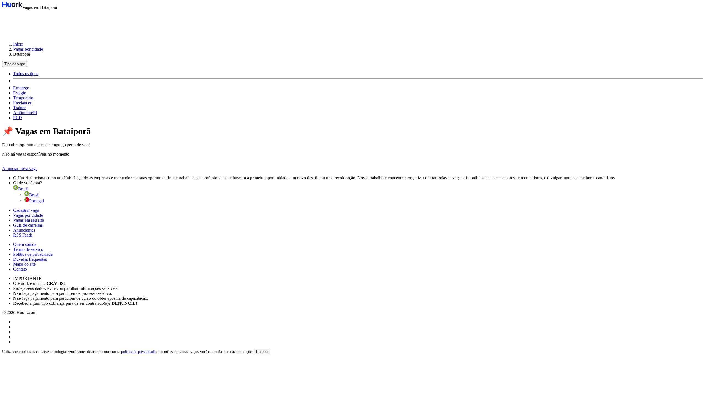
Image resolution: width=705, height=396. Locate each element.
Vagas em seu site (28, 220)
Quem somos (24, 244)
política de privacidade (138, 352)
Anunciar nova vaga (19, 168)
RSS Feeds (22, 235)
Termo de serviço (28, 249)
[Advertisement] (352, 23)
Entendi (262, 352)
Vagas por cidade (28, 49)
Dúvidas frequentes (30, 259)
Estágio (19, 92)
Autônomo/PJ (25, 112)
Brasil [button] (23, 188)
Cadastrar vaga (26, 210)
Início (18, 44)
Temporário (23, 97)
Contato (20, 269)
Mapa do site (24, 264)
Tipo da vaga (14, 64)
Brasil (34, 195)
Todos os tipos (25, 73)
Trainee (19, 107)
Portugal (36, 201)
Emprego (21, 88)
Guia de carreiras (28, 225)
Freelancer (22, 102)
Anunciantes (24, 230)
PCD (17, 117)
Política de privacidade (33, 254)
